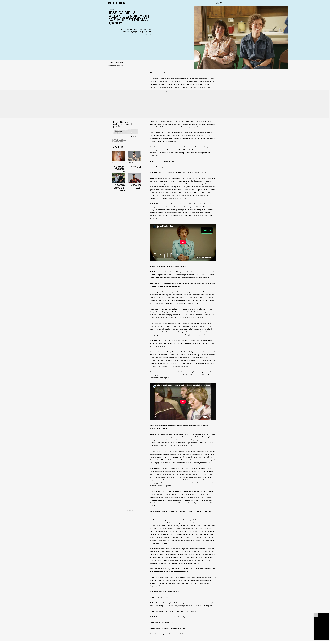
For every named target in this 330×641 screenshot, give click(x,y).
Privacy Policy (121, 141)
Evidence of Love (197, 272)
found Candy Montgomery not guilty (202, 78)
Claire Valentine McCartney (118, 62)
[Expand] (315, 614)
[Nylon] (116, 3)
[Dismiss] (327, 614)
